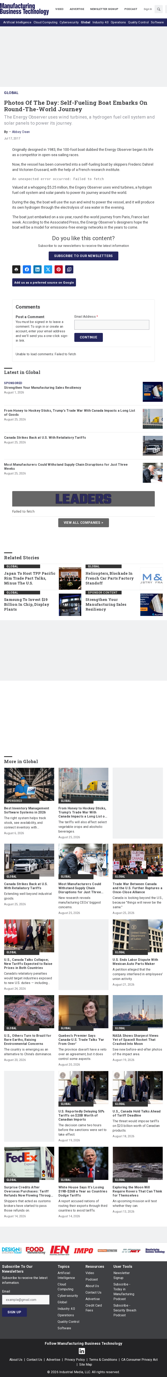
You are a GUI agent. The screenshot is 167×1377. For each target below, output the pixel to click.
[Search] (159, 9)
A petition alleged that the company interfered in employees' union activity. (138, 974)
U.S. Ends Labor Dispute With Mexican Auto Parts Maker (135, 962)
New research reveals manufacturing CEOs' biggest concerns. (79, 902)
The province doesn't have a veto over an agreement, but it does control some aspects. (82, 1054)
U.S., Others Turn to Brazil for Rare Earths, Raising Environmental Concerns (27, 1040)
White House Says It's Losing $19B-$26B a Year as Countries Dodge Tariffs (82, 1191)
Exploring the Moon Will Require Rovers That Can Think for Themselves (137, 1191)
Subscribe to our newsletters (83, 256)
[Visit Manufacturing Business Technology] (155, 1250)
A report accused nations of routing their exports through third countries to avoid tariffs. (83, 1205)
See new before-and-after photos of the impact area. (137, 1052)
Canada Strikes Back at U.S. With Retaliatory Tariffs (45, 438)
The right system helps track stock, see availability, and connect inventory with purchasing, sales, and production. (29, 823)
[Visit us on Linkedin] (82, 1351)
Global (11, 93)
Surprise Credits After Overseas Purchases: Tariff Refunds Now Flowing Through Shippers (28, 1191)
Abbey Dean (21, 132)
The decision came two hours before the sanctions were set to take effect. (82, 1129)
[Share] (27, 269)
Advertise (53, 1360)
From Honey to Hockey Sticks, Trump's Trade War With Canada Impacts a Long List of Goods (69, 413)
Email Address (86, 316)
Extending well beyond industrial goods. (28, 896)
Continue (88, 337)
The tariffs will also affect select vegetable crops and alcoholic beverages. (82, 826)
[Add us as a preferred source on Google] (69, 269)
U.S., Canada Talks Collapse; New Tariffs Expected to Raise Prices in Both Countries (28, 964)
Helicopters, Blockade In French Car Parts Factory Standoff (110, 578)
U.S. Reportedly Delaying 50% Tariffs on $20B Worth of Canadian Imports (81, 1115)
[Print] (16, 269)
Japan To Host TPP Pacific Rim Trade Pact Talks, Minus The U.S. (29, 578)
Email (6, 1291)
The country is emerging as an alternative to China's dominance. (28, 1052)
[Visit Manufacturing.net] (131, 1250)
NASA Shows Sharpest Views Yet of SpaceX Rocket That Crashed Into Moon (135, 1040)
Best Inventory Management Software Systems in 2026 (26, 810)
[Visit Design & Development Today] (12, 1250)
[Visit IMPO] (83, 1250)
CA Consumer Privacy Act (139, 1360)
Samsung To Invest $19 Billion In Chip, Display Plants (26, 604)
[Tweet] (48, 269)
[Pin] (59, 269)
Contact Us (34, 1360)
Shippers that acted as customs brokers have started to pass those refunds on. (27, 1205)
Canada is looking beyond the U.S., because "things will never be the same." (138, 902)
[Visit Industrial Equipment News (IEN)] (59, 1250)
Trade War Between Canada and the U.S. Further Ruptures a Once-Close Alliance (137, 888)
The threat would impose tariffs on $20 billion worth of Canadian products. (136, 1125)
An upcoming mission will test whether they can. (135, 1203)
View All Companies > (83, 523)
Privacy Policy (75, 1360)
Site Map (85, 1364)
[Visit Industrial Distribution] (107, 1250)
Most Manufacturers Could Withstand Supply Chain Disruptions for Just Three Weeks (66, 467)
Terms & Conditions (103, 1360)
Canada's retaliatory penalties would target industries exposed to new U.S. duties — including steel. (28, 978)
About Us (15, 1360)
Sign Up (14, 1312)
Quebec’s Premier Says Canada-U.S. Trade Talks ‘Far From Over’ (81, 1040)
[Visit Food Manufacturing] (36, 1250)
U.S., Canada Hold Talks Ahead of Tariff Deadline (136, 1113)
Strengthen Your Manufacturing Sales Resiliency (42, 388)
